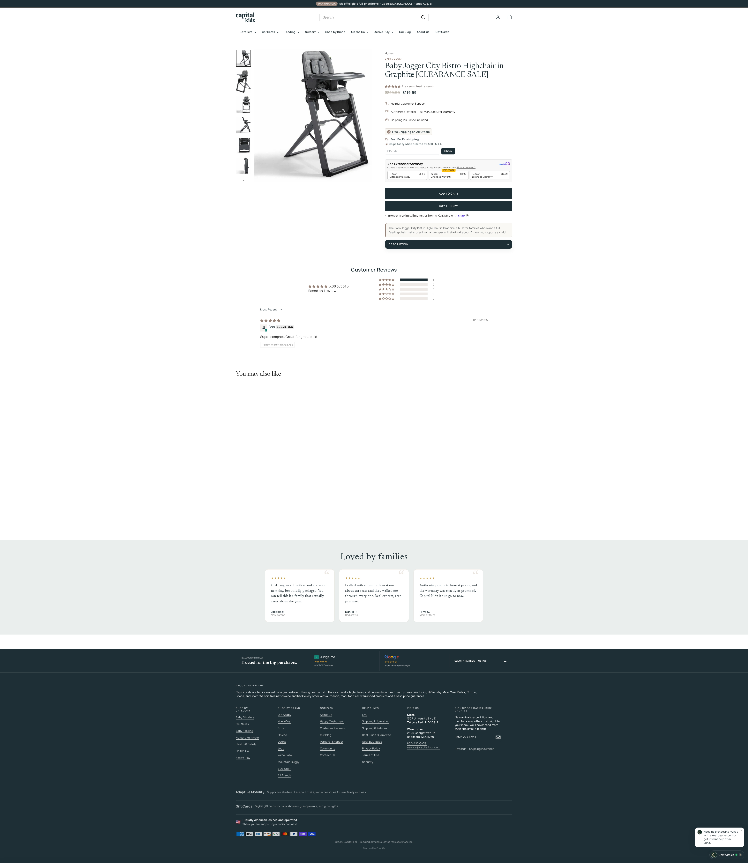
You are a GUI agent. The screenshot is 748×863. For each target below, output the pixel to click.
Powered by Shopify (374, 848)
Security (367, 762)
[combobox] (374, 17)
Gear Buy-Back (372, 741)
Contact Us (327, 755)
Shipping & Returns (374, 728)
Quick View (269, 482)
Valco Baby (285, 755)
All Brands (284, 775)
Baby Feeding (244, 731)
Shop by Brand (335, 32)
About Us (423, 32)
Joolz (281, 748)
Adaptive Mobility (250, 792)
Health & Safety (246, 744)
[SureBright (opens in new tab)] (504, 164)
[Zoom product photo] (313, 115)
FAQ (364, 715)
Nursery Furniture (247, 737)
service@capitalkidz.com (423, 747)
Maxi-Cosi (284, 721)
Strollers (247, 32)
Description (398, 244)
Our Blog (405, 32)
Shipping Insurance (481, 749)
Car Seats (269, 32)
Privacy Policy (371, 748)
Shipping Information (376, 721)
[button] (719, 837)
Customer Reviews (332, 728)
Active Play (382, 32)
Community (327, 748)
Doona (282, 741)
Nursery (311, 32)
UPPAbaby (284, 715)
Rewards (460, 749)
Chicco (282, 735)
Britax (282, 728)
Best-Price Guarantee (376, 735)
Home (389, 53)
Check (448, 151)
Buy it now (448, 206)
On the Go (358, 32)
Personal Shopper (331, 741)
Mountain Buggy (288, 762)
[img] (270, 320)
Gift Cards (443, 32)
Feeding (290, 32)
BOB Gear (284, 768)
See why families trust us (480, 661)
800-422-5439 (417, 743)
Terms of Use (370, 755)
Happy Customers (332, 721)
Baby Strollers (245, 717)
